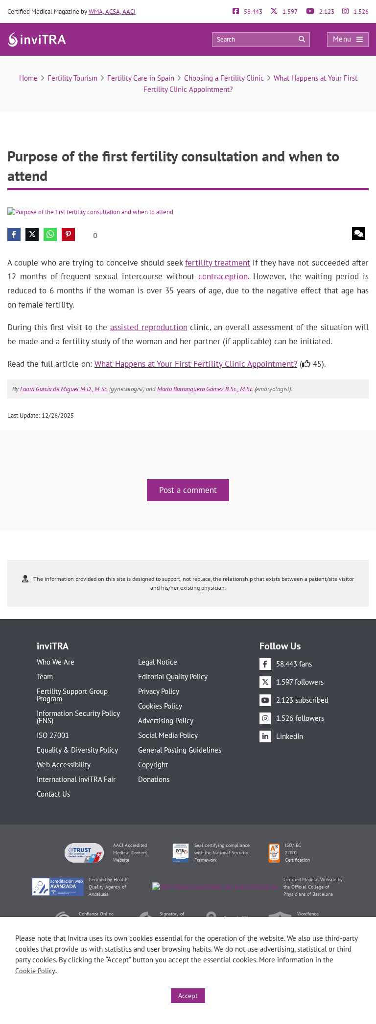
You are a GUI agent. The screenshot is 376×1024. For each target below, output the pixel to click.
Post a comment (188, 490)
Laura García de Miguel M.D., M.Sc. (64, 389)
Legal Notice (157, 662)
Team (45, 676)
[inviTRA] (36, 39)
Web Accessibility (64, 764)
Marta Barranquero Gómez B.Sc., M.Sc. (205, 389)
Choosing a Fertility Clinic (224, 78)
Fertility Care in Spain (140, 78)
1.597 (289, 11)
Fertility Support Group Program (72, 695)
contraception (223, 276)
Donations (153, 779)
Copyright (153, 764)
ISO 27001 (53, 735)
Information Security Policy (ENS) (78, 717)
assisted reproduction (149, 327)
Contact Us (53, 794)
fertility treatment (217, 262)
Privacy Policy (158, 691)
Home (28, 78)
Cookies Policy (160, 706)
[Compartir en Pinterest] (68, 234)
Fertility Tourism (72, 78)
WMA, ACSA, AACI (112, 11)
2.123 (326, 11)
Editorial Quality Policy (173, 676)
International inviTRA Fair (76, 779)
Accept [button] (188, 995)
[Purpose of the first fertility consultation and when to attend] (90, 211)
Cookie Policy (35, 970)
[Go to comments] (358, 233)
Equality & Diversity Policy (77, 750)
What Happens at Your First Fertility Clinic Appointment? (195, 363)
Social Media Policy (168, 735)
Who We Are (55, 662)
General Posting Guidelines (179, 750)
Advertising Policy (165, 720)
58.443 (252, 11)
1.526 (360, 11)
